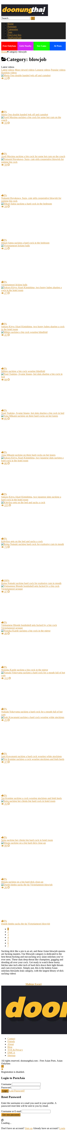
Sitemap (11, 1055)
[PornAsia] (24, 15)
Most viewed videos (25, 69)
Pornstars (12, 26)
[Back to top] (2, 1066)
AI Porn (58, 46)
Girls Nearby (25, 46)
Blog (9, 1047)
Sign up (29, 1128)
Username (6, 1084)
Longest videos (42, 69)
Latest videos (7, 69)
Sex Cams (41, 46)
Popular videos (58, 69)
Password (6, 1087)
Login (4, 1091)
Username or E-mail (11, 1111)
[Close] (2, 1069)
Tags (9, 32)
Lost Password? (17, 1090)
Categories (12, 29)
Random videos (9, 72)
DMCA (11, 1052)
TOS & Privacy (15, 1049)
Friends (11, 1041)
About (10, 1044)
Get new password (10, 1115)
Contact (11, 1038)
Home (10, 23)
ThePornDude (14, 37)
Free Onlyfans (9, 46)
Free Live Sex (14, 35)
